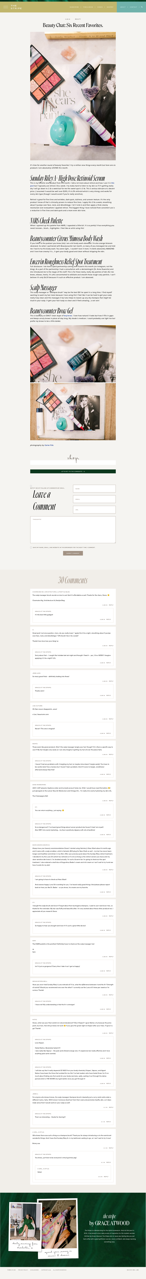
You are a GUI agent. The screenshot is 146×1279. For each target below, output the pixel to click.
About (123, 7)
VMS (133, 1270)
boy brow (68, 316)
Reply (111, 605)
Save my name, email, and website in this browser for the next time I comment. (64, 547)
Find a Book (88, 7)
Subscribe (74, 7)
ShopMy (110, 7)
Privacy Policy (23, 1270)
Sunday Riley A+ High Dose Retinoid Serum (67, 177)
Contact (133, 7)
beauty (78, 19)
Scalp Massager (43, 286)
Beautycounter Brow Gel (51, 309)
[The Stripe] (16, 7)
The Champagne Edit (40, 796)
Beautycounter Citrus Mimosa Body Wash (66, 237)
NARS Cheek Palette (46, 219)
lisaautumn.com (43, 714)
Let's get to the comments (71, 471)
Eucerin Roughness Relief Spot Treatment (66, 260)
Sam (34, 952)
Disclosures (34, 1270)
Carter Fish (49, 445)
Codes (100, 7)
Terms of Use (11, 1270)
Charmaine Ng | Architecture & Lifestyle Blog (49, 600)
